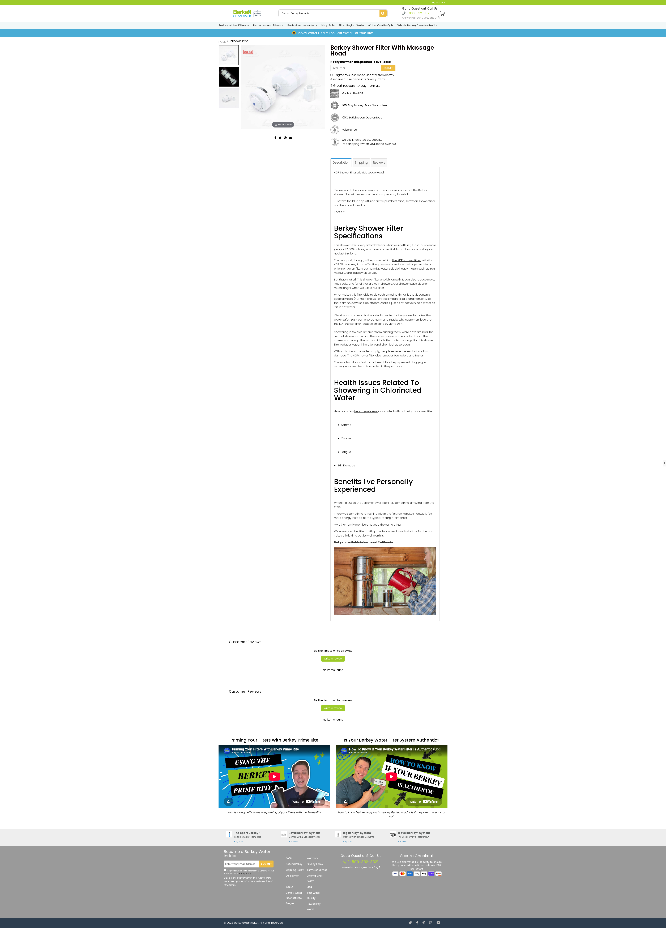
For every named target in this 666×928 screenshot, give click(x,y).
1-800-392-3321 (417, 13)
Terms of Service (317, 870)
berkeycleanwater (246, 923)
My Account (438, 2)
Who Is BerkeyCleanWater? (416, 25)
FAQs (289, 858)
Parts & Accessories (301, 25)
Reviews (379, 162)
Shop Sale (328, 25)
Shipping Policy (295, 870)
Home (222, 42)
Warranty (312, 858)
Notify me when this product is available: (360, 62)
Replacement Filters (267, 25)
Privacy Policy (376, 79)
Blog (309, 887)
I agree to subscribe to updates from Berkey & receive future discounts (362, 77)
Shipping (361, 162)
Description (341, 162)
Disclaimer (292, 876)
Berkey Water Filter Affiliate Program (294, 898)
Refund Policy (294, 864)
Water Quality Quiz (380, 25)
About (289, 887)
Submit (266, 864)
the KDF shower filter (406, 260)
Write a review (333, 659)
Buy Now (238, 841)
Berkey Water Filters (233, 25)
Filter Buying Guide (351, 25)
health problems (366, 411)
